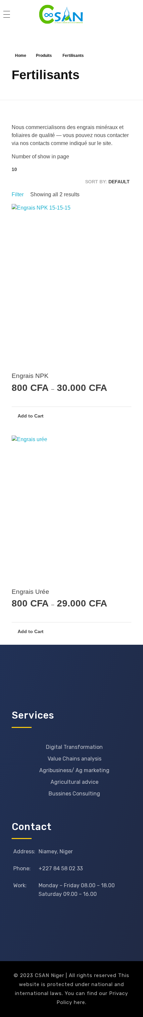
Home (20, 55)
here (79, 1002)
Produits (44, 55)
